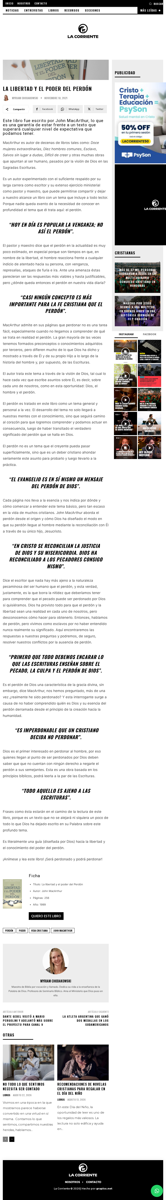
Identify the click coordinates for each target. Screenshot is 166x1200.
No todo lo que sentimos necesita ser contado (24, 1086)
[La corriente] (83, 30)
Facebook (149, 334)
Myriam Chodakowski (25, 98)
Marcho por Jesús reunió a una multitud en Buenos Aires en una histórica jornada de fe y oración (137, 311)
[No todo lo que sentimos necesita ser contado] (28, 1063)
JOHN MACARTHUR (62, 930)
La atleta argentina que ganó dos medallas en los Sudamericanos (86, 1020)
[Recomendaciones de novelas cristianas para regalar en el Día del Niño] (83, 1063)
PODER (22, 930)
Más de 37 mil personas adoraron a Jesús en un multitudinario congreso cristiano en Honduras (137, 278)
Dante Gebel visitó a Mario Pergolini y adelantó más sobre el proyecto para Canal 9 (28, 1020)
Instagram (126, 334)
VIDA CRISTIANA (39, 930)
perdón (9, 930)
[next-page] (11, 1139)
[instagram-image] (125, 351)
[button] (156, 3)
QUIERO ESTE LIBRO (46, 916)
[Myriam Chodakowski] (7, 98)
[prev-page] (5, 1139)
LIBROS (6, 1095)
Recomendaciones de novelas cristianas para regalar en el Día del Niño (81, 1089)
